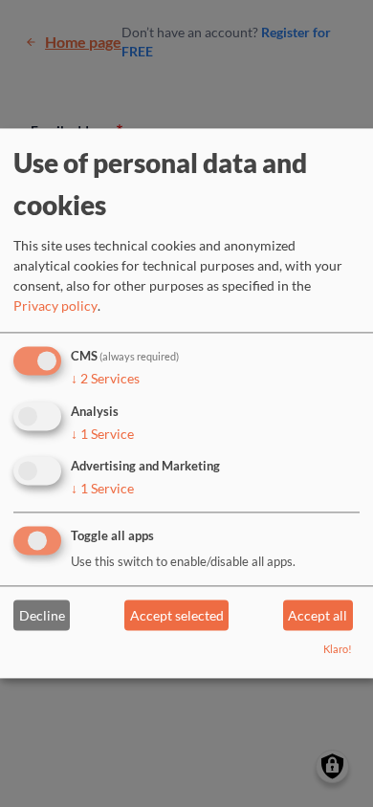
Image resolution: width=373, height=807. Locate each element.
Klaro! (337, 649)
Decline (42, 615)
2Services (105, 378)
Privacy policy (55, 305)
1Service (102, 433)
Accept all (317, 615)
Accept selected (177, 615)
